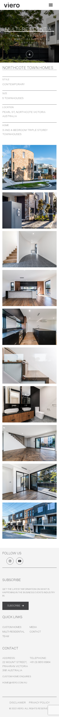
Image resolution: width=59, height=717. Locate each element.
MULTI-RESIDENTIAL (32, 39)
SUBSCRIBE (13, 606)
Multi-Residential (13, 632)
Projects (37, 36)
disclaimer (17, 702)
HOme (17, 36)
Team (5, 636)
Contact (35, 632)
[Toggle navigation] (51, 5)
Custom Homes (11, 627)
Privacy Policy (39, 702)
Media (33, 627)
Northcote (32, 43)
